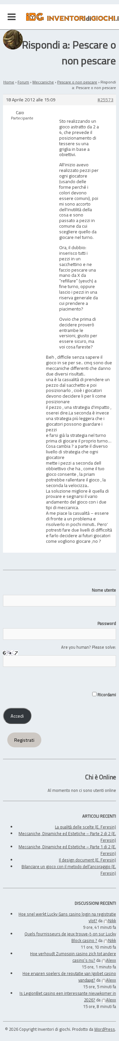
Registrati (24, 740)
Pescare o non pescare (77, 82)
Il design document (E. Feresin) (87, 860)
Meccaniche (43, 82)
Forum (23, 82)
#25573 (105, 100)
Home (8, 82)
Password (107, 623)
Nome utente (104, 590)
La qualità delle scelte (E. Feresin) (85, 827)
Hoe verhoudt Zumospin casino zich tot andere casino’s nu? (73, 956)
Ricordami (106, 694)
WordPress (104, 1029)
